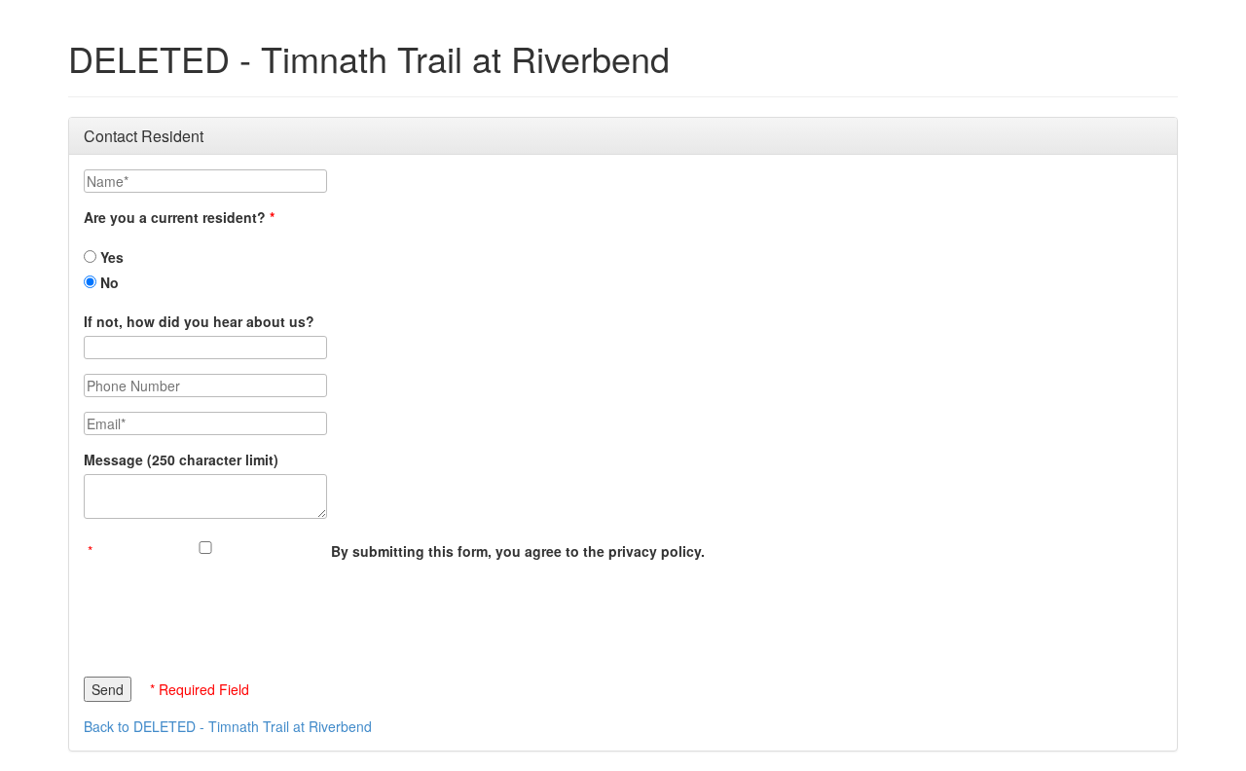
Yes (110, 257)
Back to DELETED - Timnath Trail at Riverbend (228, 726)
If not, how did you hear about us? (199, 321)
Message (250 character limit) (181, 459)
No (107, 282)
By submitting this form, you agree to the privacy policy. (518, 551)
